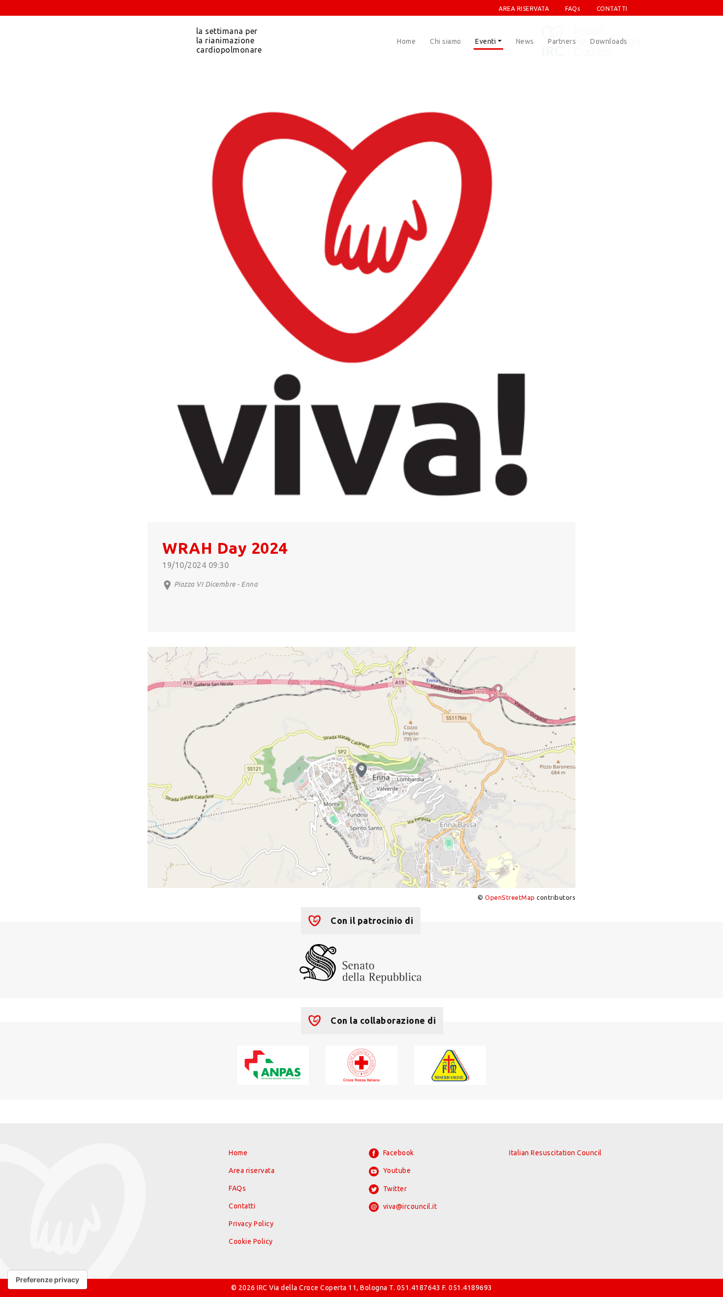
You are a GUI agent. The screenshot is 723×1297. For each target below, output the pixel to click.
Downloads (609, 41)
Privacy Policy (251, 1224)
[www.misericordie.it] (450, 1064)
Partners (562, 41)
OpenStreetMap (510, 897)
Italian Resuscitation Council (555, 1153)
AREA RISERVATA (524, 8)
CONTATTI (612, 8)
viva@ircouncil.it (409, 1206)
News (525, 41)
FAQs (572, 8)
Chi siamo (445, 41)
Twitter (394, 1189)
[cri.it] (361, 1064)
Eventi (485, 41)
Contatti (242, 1206)
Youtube (396, 1170)
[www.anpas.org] (273, 1064)
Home (406, 41)
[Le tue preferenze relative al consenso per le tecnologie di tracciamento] (47, 1279)
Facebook (397, 1153)
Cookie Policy (251, 1241)
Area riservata (251, 1170)
